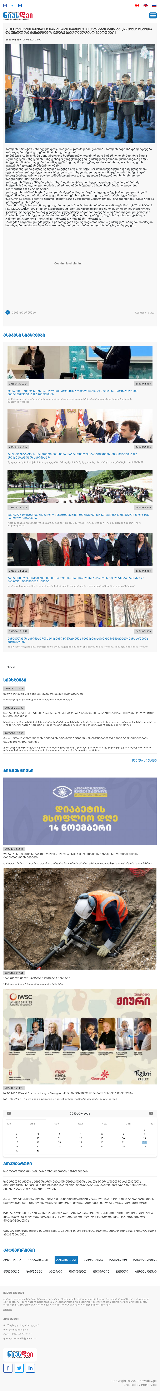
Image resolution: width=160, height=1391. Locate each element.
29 (144, 1146)
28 (123, 1146)
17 (38, 1142)
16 (16, 1142)
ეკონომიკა (93, 1260)
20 (102, 1142)
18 (59, 1142)
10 (38, 1138)
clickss (11, 667)
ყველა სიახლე (144, 760)
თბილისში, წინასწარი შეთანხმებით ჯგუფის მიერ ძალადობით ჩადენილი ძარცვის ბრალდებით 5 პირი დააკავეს (79, 1232)
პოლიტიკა (12, 1260)
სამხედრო (118, 1260)
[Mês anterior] (9, 1113)
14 (123, 1138)
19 (80, 1142)
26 (80, 1146)
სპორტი (55, 1271)
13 (102, 1138)
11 (59, 1138)
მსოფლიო (77, 1271)
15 (144, 1138)
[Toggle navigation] (153, 15)
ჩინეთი (122, 1271)
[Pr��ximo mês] (151, 1113)
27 (102, 1146)
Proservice (149, 1384)
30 (16, 1151)
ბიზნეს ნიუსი (146, 1271)
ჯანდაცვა (34, 1271)
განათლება (66, 1260)
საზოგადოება (145, 1260)
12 (80, 1138)
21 (123, 1142)
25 (59, 1146)
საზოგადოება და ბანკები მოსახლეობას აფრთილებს (45, 1171)
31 (38, 1151)
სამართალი (38, 1260)
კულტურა (11, 1271)
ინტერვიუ (101, 1271)
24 (38, 1146)
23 (16, 1146)
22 (144, 1142)
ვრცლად (7, 1309)
